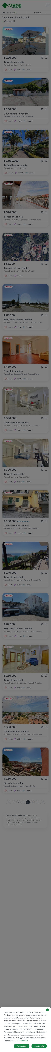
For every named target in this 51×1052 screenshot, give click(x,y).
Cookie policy (22, 1040)
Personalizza (21, 1046)
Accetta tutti (39, 1046)
